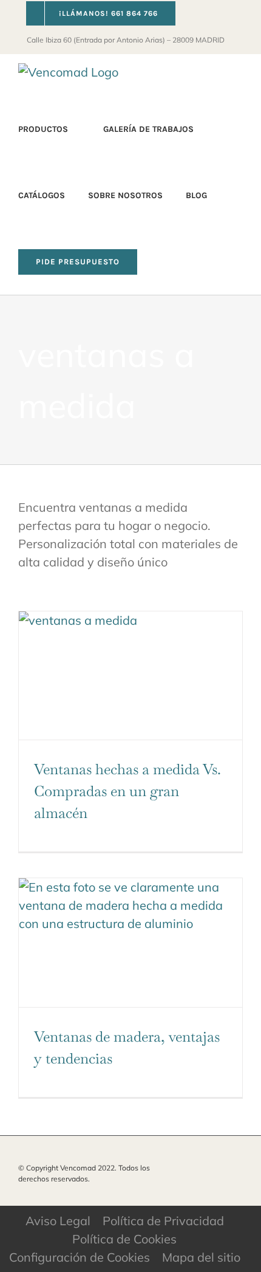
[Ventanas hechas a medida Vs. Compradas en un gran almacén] (130, 675)
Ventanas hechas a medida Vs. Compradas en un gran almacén (127, 791)
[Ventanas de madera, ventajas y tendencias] (130, 942)
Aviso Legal (57, 1220)
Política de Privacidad (163, 1220)
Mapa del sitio (201, 1257)
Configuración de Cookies (79, 1257)
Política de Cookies (124, 1238)
